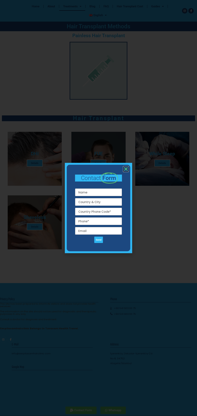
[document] (98, 208)
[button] (126, 169)
